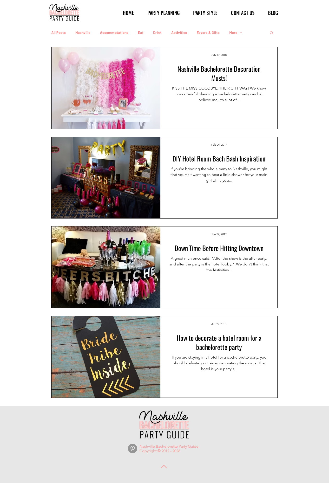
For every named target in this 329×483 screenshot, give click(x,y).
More (233, 32)
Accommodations (114, 32)
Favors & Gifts (208, 32)
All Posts (58, 32)
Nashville (82, 32)
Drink (157, 32)
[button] (160, 12)
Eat (141, 32)
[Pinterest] (132, 448)
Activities (179, 32)
